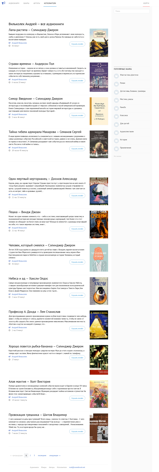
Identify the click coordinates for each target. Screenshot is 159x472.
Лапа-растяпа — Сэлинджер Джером (33, 30)
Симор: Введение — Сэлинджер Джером (36, 99)
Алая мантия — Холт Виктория (29, 382)
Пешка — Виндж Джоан (24, 212)
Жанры (26, 3)
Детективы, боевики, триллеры (132, 91)
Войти (146, 3)
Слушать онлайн (77, 44)
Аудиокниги (14, 3)
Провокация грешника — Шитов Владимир (38, 415)
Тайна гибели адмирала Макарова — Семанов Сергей (45, 132)
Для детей (124, 123)
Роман (122, 83)
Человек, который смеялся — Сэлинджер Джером (42, 245)
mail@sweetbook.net (77, 467)
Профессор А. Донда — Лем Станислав (34, 312)
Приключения (125, 148)
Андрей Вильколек (19, 43)
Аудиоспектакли (127, 131)
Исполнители (50, 3)
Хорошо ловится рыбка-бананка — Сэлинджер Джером (46, 346)
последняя (42, 455)
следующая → (54, 455)
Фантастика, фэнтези (129, 75)
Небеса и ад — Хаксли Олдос (28, 278)
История (123, 139)
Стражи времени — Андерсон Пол (31, 64)
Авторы (36, 3)
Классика (124, 115)
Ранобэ (123, 107)
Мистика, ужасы (126, 99)
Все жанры (117, 156)
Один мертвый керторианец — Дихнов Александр (43, 179)
